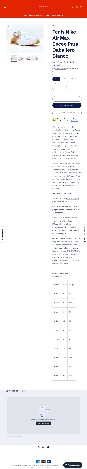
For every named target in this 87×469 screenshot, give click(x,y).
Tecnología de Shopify (35, 465)
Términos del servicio (38, 467)
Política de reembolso (52, 465)
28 (73, 79)
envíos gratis (59, 221)
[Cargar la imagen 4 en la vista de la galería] (35, 58)
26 (66, 79)
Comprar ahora (67, 105)
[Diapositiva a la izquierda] (8, 58)
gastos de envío (60, 68)
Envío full (64, 224)
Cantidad (55, 84)
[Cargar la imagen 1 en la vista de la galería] (14, 58)
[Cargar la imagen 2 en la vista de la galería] (21, 58)
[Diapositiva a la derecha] (41, 58)
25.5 (57, 79)
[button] (4, 6)
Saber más (74, 121)
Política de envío (52, 467)
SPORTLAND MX (23, 465)
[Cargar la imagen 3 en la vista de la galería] (28, 58)
